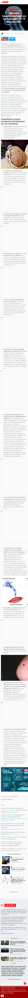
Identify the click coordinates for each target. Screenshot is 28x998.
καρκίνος (4, 971)
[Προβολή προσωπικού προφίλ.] (2, 33)
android (14, 975)
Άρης (24, 966)
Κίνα (16, 966)
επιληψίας (19, 699)
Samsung (14, 968)
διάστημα (22, 968)
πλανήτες (11, 973)
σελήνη (7, 966)
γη (18, 968)
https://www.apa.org (10, 810)
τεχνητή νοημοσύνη (19, 973)
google (11, 966)
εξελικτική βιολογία (6, 968)
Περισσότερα (14, 892)
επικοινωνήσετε (20, 929)
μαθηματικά (19, 975)
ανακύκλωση (5, 973)
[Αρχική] (4, 2)
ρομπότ (20, 966)
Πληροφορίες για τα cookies (7, 992)
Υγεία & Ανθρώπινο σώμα (15, 10)
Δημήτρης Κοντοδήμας (17, 971)
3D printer (4, 975)
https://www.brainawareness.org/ (14, 829)
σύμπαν (9, 975)
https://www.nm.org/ (12, 834)
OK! (2, 995)
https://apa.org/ (13, 812)
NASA (3, 966)
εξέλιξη (9, 971)
